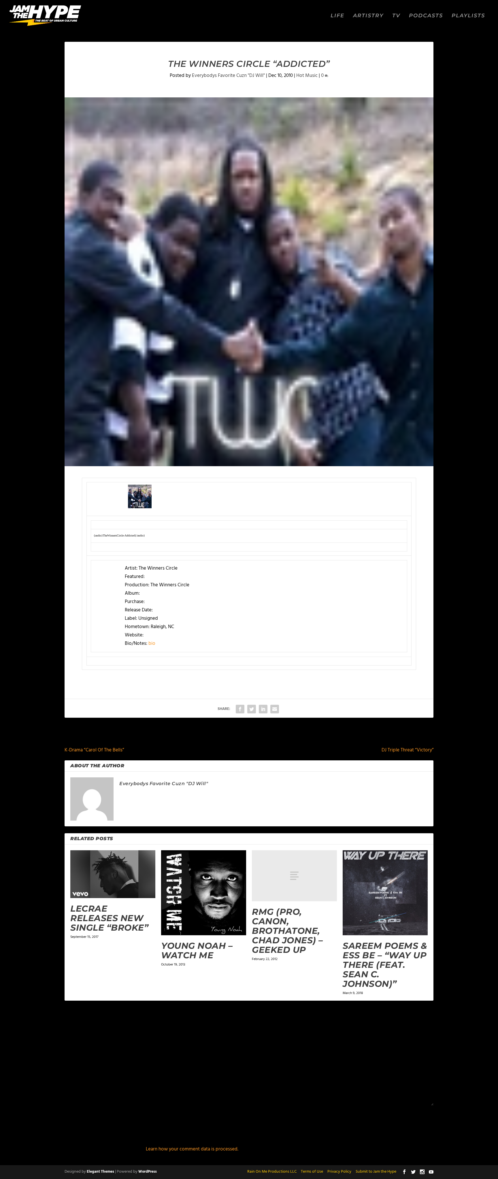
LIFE (337, 16)
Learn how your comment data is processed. (192, 1149)
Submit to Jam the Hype (376, 1171)
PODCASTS (426, 16)
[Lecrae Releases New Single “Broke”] (112, 874)
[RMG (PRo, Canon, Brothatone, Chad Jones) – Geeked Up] (294, 875)
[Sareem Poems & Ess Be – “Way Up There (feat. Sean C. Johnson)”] (385, 892)
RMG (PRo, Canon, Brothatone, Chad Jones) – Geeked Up (287, 930)
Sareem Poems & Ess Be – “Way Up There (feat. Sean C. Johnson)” (385, 964)
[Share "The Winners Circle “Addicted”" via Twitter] (251, 709)
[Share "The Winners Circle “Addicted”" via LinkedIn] (263, 709)
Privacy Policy (339, 1171)
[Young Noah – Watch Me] (203, 892)
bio (151, 643)
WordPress (147, 1172)
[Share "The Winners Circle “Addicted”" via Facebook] (240, 709)
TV (396, 16)
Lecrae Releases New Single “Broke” (109, 918)
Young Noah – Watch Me (197, 950)
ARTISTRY (368, 16)
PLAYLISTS (468, 16)
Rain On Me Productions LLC (272, 1171)
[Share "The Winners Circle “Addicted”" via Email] (274, 709)
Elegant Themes (100, 1172)
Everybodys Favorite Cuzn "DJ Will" (228, 76)
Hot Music (307, 76)
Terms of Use (312, 1171)
